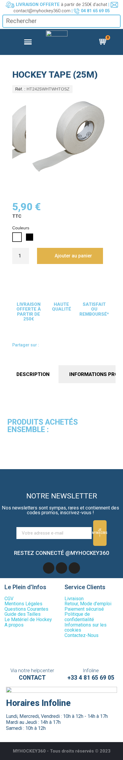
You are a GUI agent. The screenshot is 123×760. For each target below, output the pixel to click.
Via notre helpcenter (32, 670)
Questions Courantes (26, 609)
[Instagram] (74, 568)
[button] (70, 256)
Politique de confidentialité (79, 616)
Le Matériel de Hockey (28, 619)
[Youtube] (61, 568)
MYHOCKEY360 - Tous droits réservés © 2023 (61, 751)
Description (33, 374)
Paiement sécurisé (84, 609)
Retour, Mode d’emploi (87, 604)
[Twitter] (69, 346)
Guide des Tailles (22, 614)
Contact (32, 677)
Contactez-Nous (81, 635)
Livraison (74, 598)
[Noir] (29, 237)
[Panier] (103, 41)
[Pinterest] (81, 346)
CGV (8, 598)
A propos (14, 625)
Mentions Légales (23, 604)
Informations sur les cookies (85, 627)
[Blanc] (17, 237)
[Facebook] (47, 346)
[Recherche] (115, 21)
